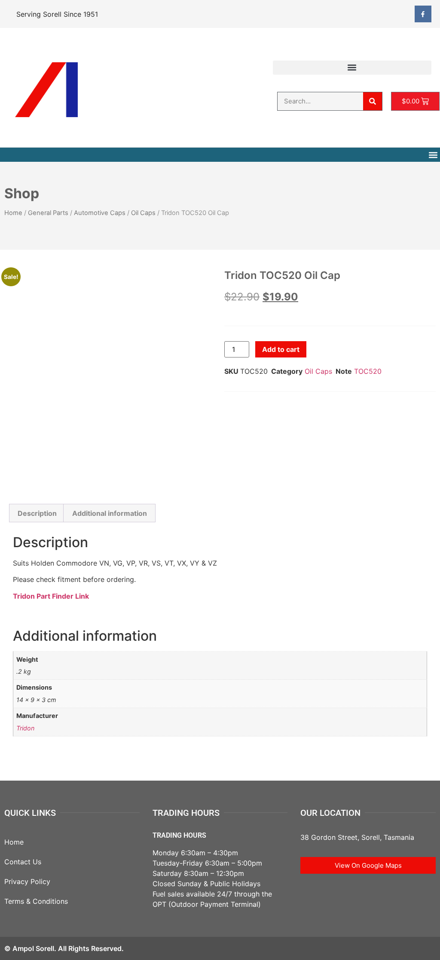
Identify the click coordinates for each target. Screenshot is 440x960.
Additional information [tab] (109, 513)
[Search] (372, 101)
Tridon (25, 728)
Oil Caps (143, 213)
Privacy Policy (27, 881)
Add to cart (280, 349)
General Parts (48, 213)
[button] (352, 68)
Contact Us (22, 861)
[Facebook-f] (423, 14)
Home (13, 213)
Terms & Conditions (36, 901)
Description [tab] (37, 513)
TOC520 (368, 371)
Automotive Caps (99, 213)
